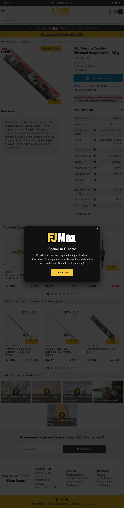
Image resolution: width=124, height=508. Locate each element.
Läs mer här (62, 272)
